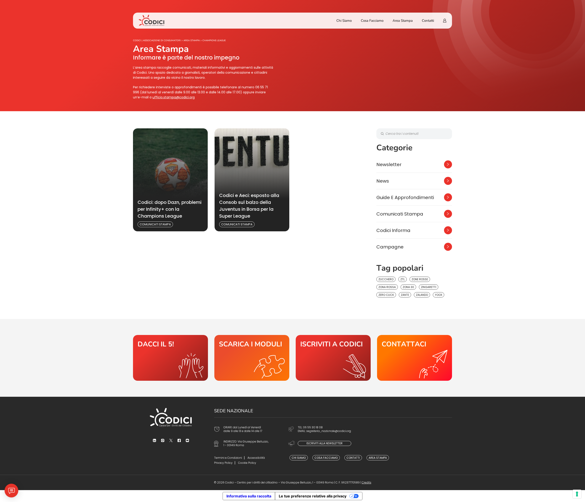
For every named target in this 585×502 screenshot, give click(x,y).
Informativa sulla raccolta (248, 496)
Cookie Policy (247, 463)
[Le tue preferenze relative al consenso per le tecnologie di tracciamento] (577, 494)
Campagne (390, 247)
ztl (402, 279)
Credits (366, 482)
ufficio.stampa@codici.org (173, 97)
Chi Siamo (344, 20)
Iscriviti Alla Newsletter (324, 443)
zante (405, 295)
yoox (438, 295)
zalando (422, 295)
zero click (386, 295)
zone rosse (420, 279)
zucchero (386, 279)
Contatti (428, 20)
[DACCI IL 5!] (170, 358)
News (382, 181)
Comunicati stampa (155, 224)
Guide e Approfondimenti (405, 197)
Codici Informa (393, 230)
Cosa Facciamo (372, 20)
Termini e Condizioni (228, 458)
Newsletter (389, 164)
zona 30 (408, 287)
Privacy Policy (223, 463)
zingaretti (428, 287)
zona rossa (387, 287)
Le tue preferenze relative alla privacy (312, 496)
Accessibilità (256, 458)
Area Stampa (403, 20)
